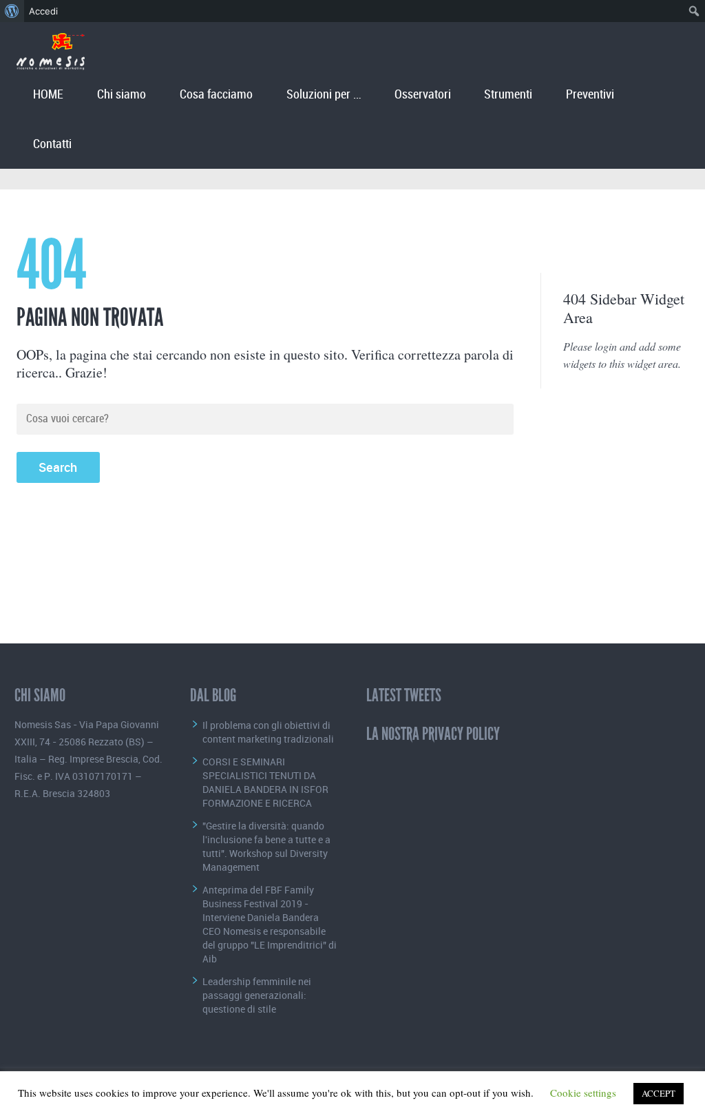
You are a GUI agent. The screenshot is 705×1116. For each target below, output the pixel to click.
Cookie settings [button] (583, 1092)
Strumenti (508, 94)
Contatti (52, 144)
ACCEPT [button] (658, 1093)
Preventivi (590, 94)
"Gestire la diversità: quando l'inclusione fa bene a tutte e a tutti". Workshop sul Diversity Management (266, 846)
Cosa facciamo (216, 94)
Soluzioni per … (323, 94)
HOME (48, 94)
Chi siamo (121, 94)
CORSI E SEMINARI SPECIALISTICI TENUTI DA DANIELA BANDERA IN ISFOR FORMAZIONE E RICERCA (265, 782)
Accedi (43, 11)
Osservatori (422, 94)
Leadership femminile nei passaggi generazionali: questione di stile (256, 995)
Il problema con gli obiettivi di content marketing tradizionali (268, 732)
